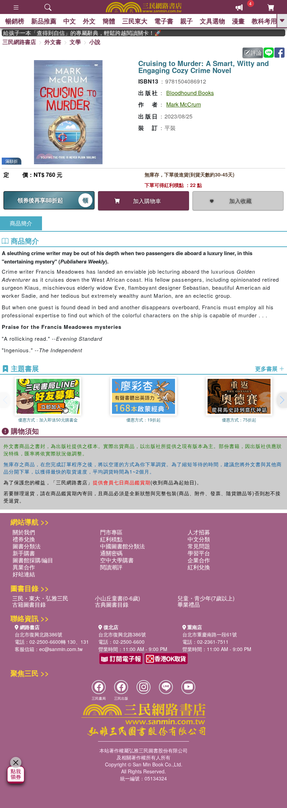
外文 (89, 21)
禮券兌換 (24, 539)
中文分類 (199, 539)
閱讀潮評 (111, 567)
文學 (75, 42)
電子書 (163, 21)
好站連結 (24, 574)
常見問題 (199, 546)
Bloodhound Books (190, 93)
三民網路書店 (19, 42)
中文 (69, 21)
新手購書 (24, 553)
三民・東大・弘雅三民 (40, 598)
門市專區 (111, 532)
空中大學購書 (117, 560)
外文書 (52, 42)
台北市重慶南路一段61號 (209, 634)
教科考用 (264, 21)
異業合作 (24, 567)
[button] (281, 400)
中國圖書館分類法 (122, 546)
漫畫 (238, 21)
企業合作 (199, 560)
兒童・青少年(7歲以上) (205, 598)
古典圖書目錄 (111, 604)
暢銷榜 (14, 21)
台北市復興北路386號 (38, 634)
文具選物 (212, 21)
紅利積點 (111, 539)
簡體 (109, 21)
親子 (186, 21)
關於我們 (24, 532)
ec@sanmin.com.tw (61, 648)
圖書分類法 (27, 546)
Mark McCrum (183, 104)
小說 (94, 42)
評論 (256, 53)
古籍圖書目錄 (29, 604)
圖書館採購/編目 (33, 560)
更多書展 (267, 368)
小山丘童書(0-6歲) (117, 598)
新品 (43, 21)
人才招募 (199, 532)
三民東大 (134, 21)
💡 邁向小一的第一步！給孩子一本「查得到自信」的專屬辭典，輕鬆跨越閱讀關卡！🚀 (76, 32)
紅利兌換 (199, 567)
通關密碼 (111, 553)
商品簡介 (21, 223)
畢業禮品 (188, 604)
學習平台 (199, 553)
